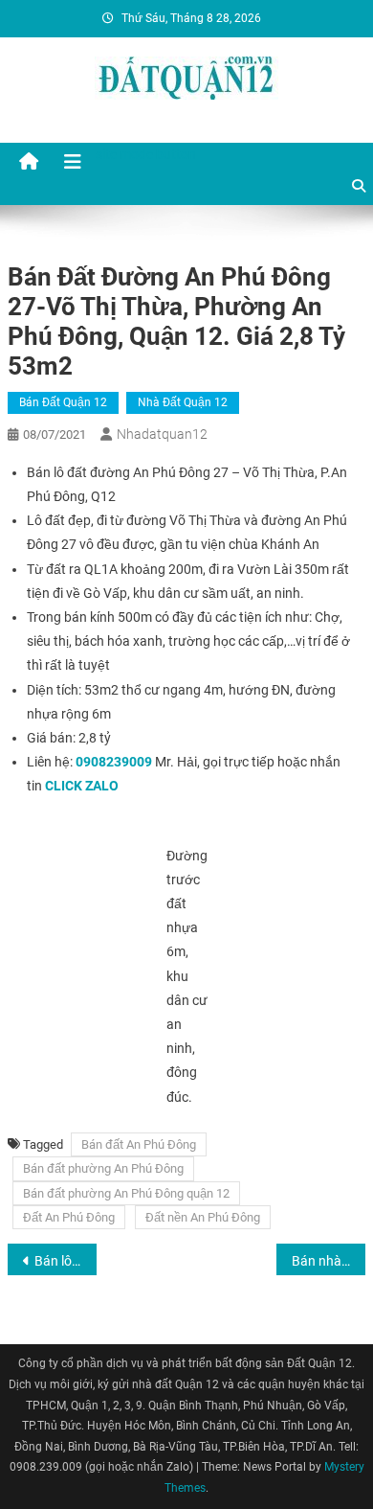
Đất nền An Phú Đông (202, 1217)
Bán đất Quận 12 (63, 402)
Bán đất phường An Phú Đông (103, 1168)
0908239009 (114, 761)
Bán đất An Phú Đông (138, 1144)
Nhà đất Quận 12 (183, 402)
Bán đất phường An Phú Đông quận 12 (126, 1193)
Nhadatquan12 (162, 434)
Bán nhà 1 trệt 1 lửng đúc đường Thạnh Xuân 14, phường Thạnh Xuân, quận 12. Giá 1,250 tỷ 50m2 (329, 1261)
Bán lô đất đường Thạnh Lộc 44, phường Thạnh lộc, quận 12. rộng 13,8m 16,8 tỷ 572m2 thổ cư (66, 1261)
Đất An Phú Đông (69, 1217)
